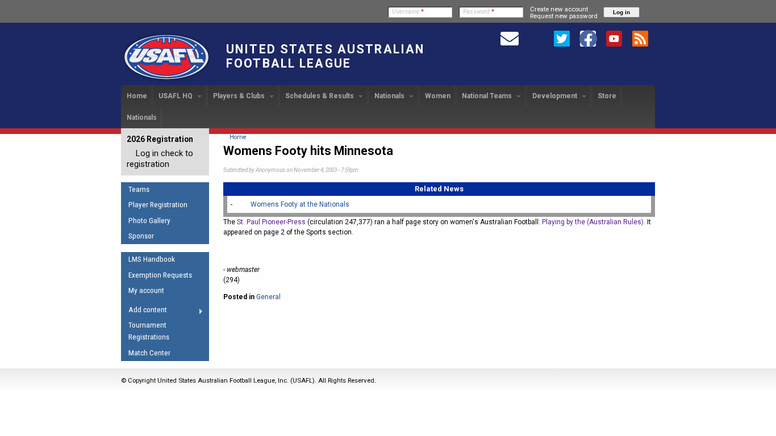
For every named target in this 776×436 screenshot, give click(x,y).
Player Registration (157, 204)
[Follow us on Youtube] (614, 38)
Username (408, 12)
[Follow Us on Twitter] (561, 38)
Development (555, 96)
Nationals (390, 96)
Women (437, 96)
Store (607, 96)
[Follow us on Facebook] (588, 38)
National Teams (488, 96)
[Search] (535, 38)
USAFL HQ (176, 96)
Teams (138, 189)
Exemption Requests (160, 275)
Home (137, 96)
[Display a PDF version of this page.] (256, 314)
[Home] (166, 80)
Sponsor (141, 236)
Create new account (559, 9)
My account (146, 290)
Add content (144, 311)
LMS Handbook (151, 259)
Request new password (564, 16)
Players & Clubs (239, 96)
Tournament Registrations (148, 331)
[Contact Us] (509, 38)
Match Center (149, 353)
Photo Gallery (149, 220)
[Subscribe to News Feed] (640, 38)
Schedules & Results (320, 96)
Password (478, 12)
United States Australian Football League (325, 56)
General (268, 297)
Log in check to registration (160, 158)
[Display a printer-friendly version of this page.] (235, 314)
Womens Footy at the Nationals (300, 204)
